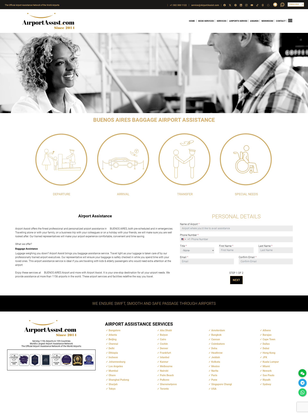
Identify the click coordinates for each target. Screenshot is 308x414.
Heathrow (216, 352)
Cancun (215, 339)
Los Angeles (116, 366)
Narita (214, 370)
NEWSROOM (267, 21)
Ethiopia (113, 352)
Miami (266, 366)
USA (213, 388)
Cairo (163, 339)
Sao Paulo (268, 375)
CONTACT (281, 21)
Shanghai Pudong (119, 379)
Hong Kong (269, 352)
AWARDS (254, 21)
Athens (267, 330)
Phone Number (189, 235)
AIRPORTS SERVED (238, 21)
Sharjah (113, 384)
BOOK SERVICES (206, 21)
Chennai (113, 343)
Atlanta (113, 334)
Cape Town (269, 339)
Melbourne (166, 366)
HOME (192, 21)
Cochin (164, 343)
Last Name (265, 246)
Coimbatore (218, 343)
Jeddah (215, 357)
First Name (226, 246)
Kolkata (215, 361)
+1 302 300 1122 (178, 5)
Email (184, 257)
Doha (214, 348)
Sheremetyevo (168, 384)
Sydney (267, 384)
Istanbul (164, 357)
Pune (214, 379)
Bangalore (114, 330)
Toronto (164, 388)
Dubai (266, 348)
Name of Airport (190, 224)
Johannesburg (117, 361)
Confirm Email (248, 257)
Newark (267, 370)
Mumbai (113, 370)
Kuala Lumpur (271, 361)
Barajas (267, 334)
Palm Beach (167, 375)
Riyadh (266, 379)
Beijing (112, 339)
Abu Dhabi (166, 330)
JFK (265, 357)
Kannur (164, 361)
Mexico (215, 366)
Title (183, 246)
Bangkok (216, 334)
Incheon (113, 357)
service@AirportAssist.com (205, 5)
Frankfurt (165, 352)
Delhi (111, 348)
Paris (214, 375)
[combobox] (185, 239)
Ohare (112, 375)
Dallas (266, 343)
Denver (164, 348)
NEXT (236, 280)
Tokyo (112, 388)
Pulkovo (164, 379)
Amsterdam (218, 330)
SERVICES (221, 21)
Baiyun (164, 334)
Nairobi (164, 370)
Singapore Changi (221, 384)
